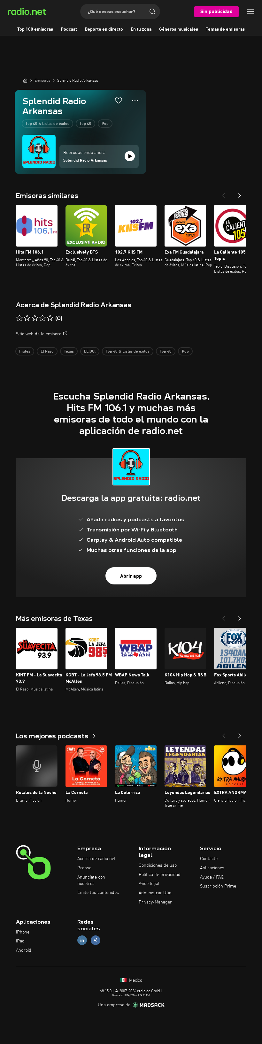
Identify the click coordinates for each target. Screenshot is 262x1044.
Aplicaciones (212, 868)
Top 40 (85, 124)
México (135, 980)
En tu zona (141, 29)
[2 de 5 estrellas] (27, 318)
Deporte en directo (104, 29)
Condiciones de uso (158, 865)
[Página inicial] (25, 80)
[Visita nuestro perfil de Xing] (95, 940)
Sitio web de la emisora (38, 334)
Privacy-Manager (155, 902)
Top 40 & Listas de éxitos (47, 124)
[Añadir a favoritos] (118, 100)
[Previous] (223, 193)
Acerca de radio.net (96, 859)
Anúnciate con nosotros (91, 880)
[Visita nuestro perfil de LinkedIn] (82, 940)
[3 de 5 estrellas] (35, 318)
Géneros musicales (178, 29)
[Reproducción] (130, 156)
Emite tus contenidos (98, 892)
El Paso (47, 352)
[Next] (239, 193)
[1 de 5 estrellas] (19, 318)
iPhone (22, 932)
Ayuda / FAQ (212, 877)
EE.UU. (90, 352)
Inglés (24, 352)
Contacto (209, 859)
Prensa (84, 868)
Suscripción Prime (218, 886)
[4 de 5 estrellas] (42, 318)
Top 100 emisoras (35, 29)
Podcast (69, 29)
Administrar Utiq (155, 893)
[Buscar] (152, 11)
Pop (105, 124)
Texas (69, 352)
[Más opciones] (135, 100)
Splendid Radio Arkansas (85, 161)
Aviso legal (149, 883)
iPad (20, 941)
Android (23, 950)
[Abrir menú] (250, 11)
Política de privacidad (160, 875)
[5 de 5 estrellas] (50, 318)
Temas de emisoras (225, 29)
